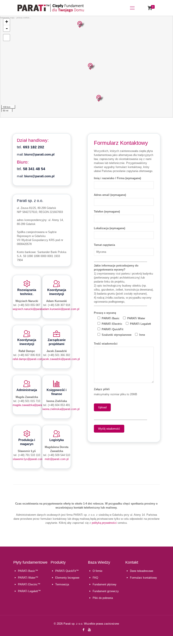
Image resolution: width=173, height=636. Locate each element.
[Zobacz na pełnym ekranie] (6, 37)
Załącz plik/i (102, 389)
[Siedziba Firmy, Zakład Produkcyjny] (80, 24)
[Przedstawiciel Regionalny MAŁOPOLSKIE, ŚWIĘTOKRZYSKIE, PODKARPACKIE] (99, 98)
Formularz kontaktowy (143, 577)
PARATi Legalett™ (29, 591)
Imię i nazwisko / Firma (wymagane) (117, 178)
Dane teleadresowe (141, 570)
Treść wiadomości (106, 343)
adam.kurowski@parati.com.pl (60, 309)
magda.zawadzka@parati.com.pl (33, 405)
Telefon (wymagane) (107, 211)
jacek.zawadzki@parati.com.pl (61, 359)
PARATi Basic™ (28, 570)
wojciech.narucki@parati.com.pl (32, 309)
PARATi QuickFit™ (67, 570)
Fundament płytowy (104, 584)
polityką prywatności (104, 522)
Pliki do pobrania (103, 597)
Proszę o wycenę (105, 312)
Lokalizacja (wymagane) (109, 228)
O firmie (97, 570)
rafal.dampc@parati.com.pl (29, 359)
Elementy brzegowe (67, 577)
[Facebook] (83, 629)
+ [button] (6, 21)
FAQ (95, 577)
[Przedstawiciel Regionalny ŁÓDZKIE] (90, 66)
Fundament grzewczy (106, 591)
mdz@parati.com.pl (57, 459)
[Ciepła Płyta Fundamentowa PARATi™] (51, 8)
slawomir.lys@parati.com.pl (29, 459)
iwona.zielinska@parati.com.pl (61, 409)
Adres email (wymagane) (110, 194)
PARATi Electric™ (29, 584)
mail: (35, 154)
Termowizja (62, 584)
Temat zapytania (104, 244)
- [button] (6, 28)
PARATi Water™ (28, 577)
